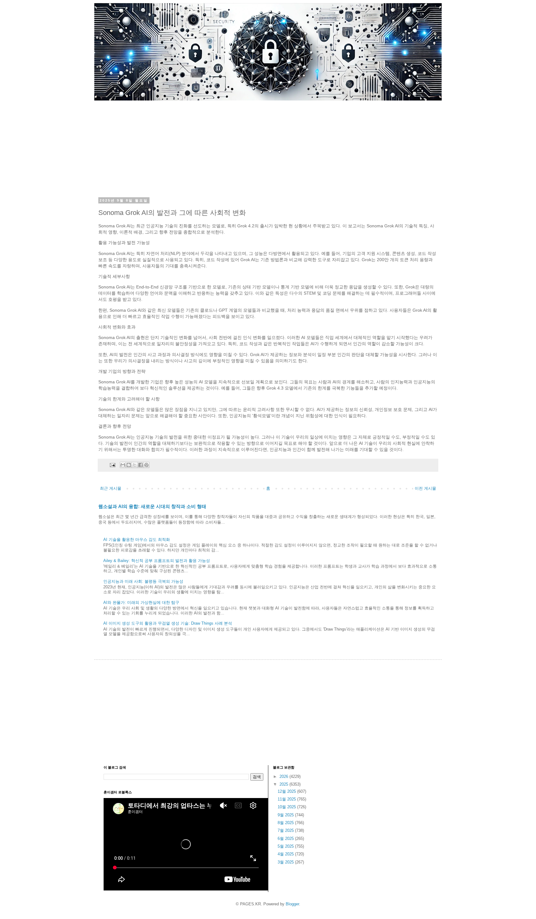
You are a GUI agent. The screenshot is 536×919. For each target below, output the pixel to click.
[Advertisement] (268, 143)
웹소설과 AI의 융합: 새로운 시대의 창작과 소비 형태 (152, 506)
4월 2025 (286, 854)
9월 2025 (286, 815)
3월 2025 (286, 862)
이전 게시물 (425, 488)
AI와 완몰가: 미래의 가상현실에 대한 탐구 (141, 602)
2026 (284, 776)
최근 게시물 (110, 488)
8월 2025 (286, 822)
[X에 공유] (135, 465)
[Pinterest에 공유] (146, 465)
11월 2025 (287, 799)
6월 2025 (286, 838)
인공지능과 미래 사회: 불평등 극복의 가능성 (143, 581)
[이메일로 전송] (123, 465)
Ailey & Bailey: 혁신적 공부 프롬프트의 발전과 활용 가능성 (156, 560)
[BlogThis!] (129, 465)
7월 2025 (286, 830)
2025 (284, 784)
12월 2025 (287, 791)
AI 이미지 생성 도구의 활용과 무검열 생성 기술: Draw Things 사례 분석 (167, 623)
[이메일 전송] (112, 465)
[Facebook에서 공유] (140, 465)
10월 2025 (287, 807)
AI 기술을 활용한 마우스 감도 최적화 (136, 539)
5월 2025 (286, 846)
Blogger (292, 904)
